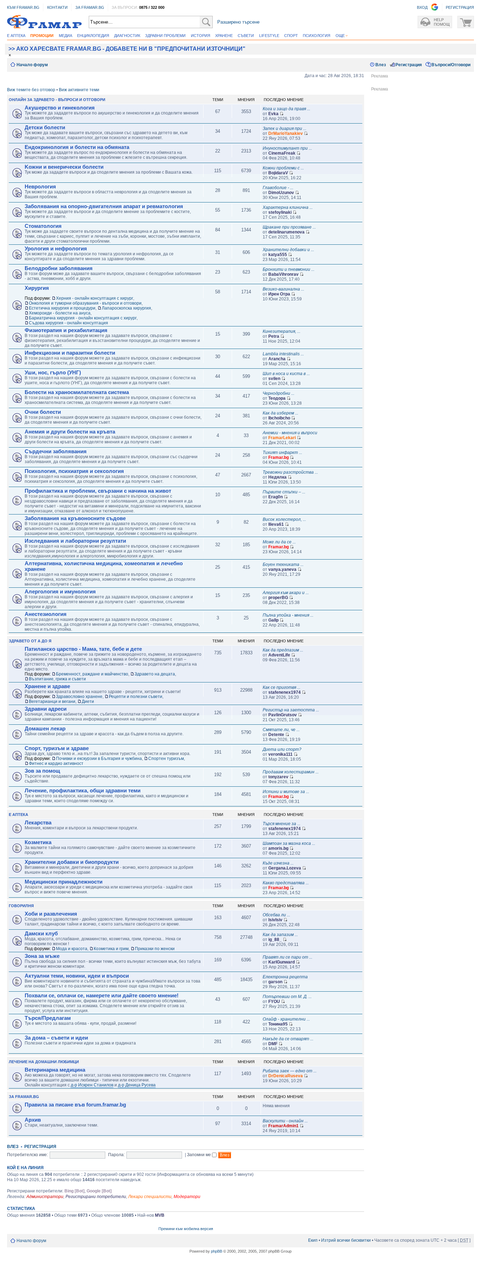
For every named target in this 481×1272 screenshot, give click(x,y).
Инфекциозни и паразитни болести (70, 353)
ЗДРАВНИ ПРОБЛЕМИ (165, 35)
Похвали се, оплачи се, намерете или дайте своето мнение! (102, 995)
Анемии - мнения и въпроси (290, 432)
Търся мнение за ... (281, 823)
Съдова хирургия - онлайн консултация (68, 322)
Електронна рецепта (285, 976)
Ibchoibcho (279, 418)
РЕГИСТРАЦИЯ (460, 7)
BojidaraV (278, 172)
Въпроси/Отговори (450, 64)
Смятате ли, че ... (281, 729)
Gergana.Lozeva (284, 868)
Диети (88, 701)
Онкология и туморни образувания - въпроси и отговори (85, 303)
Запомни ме (199, 1154)
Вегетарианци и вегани (52, 701)
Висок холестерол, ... (284, 519)
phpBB (216, 1251)
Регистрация (408, 64)
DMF (272, 1043)
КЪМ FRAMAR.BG (23, 7)
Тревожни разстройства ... (290, 472)
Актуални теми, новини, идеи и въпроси (77, 976)
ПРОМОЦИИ (42, 35)
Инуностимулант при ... (287, 148)
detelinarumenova (286, 232)
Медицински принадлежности (63, 882)
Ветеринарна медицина (55, 1070)
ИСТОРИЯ (200, 35)
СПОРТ (291, 35)
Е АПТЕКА (16, 35)
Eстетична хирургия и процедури (62, 308)
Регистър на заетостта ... (291, 709)
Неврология (40, 186)
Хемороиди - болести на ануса (59, 313)
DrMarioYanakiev (285, 133)
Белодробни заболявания (59, 268)
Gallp (273, 620)
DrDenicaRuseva (285, 1075)
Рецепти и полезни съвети (135, 696)
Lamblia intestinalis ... (283, 353)
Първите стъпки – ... (284, 492)
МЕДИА (65, 35)
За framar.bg (24, 1097)
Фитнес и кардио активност (56, 763)
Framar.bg (278, 457)
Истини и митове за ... (286, 791)
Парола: (116, 1154)
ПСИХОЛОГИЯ (316, 35)
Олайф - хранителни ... (286, 1019)
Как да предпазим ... (283, 650)
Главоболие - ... (278, 187)
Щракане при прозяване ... (289, 227)
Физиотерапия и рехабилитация (66, 330)
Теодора (277, 398)
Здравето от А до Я (30, 641)
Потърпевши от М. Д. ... (287, 996)
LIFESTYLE (269, 35)
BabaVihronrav (283, 274)
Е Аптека (18, 814)
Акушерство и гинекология (60, 108)
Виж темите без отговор (31, 89)
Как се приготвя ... (281, 687)
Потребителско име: (27, 1154)
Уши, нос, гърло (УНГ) (53, 372)
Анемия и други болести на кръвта (70, 432)
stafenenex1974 (284, 692)
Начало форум (32, 64)
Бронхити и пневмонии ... (288, 269)
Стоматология (43, 226)
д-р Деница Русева (137, 1085)
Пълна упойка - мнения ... (288, 615)
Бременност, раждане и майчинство (92, 674)
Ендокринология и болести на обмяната (77, 147)
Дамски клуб (41, 933)
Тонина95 (278, 1024)
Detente (276, 734)
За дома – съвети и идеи (56, 1038)
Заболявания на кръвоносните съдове (75, 518)
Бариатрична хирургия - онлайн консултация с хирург (83, 318)
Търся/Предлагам (48, 1018)
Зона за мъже (42, 956)
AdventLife (279, 655)
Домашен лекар (45, 728)
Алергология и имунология (60, 591)
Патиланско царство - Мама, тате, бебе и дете (83, 649)
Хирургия (37, 288)
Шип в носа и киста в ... (286, 373)
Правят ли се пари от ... (287, 957)
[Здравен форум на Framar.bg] (44, 22)
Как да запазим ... (280, 934)
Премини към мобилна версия (185, 1229)
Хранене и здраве (47, 686)
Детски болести (45, 127)
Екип (313, 1240)
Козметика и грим (111, 948)
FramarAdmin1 (283, 1125)
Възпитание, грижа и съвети (57, 678)
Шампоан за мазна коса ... (289, 843)
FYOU (274, 1001)
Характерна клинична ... (288, 207)
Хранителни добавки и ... (288, 249)
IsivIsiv (275, 919)
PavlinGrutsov (282, 714)
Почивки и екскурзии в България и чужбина (99, 758)
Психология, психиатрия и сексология (74, 471)
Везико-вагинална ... (283, 289)
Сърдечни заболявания (56, 451)
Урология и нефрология (56, 248)
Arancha (277, 358)
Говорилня (21, 906)
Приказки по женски (155, 948)
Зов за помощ (42, 771)
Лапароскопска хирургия (126, 308)
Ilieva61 (276, 524)
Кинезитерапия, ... (281, 331)
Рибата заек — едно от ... (290, 1070)
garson (275, 981)
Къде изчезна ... (278, 863)
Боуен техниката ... (283, 564)
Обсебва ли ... (276, 914)
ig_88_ (275, 939)
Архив (33, 1120)
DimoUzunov (281, 192)
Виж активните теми (79, 89)
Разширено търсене (238, 22)
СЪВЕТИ (246, 35)
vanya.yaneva (282, 569)
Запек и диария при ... (284, 128)
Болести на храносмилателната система (77, 392)
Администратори (44, 1196)
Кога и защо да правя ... (286, 108)
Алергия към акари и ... (286, 592)
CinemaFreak (281, 153)
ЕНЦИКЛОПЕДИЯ (93, 35)
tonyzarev (278, 776)
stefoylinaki (280, 212)
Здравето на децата (155, 674)
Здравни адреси (46, 709)
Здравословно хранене (79, 696)
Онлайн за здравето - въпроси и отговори (57, 100)
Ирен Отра (279, 294)
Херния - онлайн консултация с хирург (94, 298)
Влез (380, 64)
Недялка (277, 477)
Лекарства (38, 822)
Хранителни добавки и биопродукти (72, 862)
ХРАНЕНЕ (224, 35)
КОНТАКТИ (57, 7)
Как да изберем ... (280, 413)
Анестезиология (46, 614)
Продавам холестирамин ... (291, 771)
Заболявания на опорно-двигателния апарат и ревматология (104, 206)
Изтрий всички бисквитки (346, 1240)
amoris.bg (278, 848)
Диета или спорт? (282, 749)
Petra (273, 336)
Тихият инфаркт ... (282, 452)
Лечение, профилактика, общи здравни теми (82, 790)
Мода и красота (71, 948)
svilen (274, 378)
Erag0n (275, 496)
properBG (278, 597)
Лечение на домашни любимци (44, 1062)
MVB (159, 1215)
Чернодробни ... (278, 393)
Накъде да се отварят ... (288, 1038)
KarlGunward (281, 962)
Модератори (187, 1196)
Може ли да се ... (279, 542)
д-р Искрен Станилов (92, 1085)
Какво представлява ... (286, 882)
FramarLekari (282, 437)
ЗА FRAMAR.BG (89, 7)
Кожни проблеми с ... (283, 168)
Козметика (38, 842)
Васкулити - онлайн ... (285, 1120)
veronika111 (280, 754)
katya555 (277, 254)
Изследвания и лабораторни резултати (75, 541)
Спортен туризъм (166, 758)
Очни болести (43, 412)
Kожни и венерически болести (64, 167)
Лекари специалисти (149, 1196)
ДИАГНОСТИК (127, 35)
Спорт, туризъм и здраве (57, 748)
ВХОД (422, 7)
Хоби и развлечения (51, 914)
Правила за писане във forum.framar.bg (75, 1105)
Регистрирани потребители (95, 1196)
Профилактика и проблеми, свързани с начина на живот (98, 491)
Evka (273, 113)
